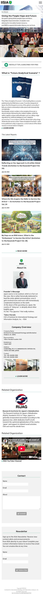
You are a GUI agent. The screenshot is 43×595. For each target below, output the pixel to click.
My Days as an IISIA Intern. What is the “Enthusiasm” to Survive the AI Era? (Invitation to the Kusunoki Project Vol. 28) (21, 238)
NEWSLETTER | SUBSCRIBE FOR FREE (23, 65)
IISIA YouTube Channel (12, 461)
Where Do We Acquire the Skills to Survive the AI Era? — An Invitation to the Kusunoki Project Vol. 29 (21, 201)
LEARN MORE (8, 128)
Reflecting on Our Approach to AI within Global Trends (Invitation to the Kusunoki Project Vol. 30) (21, 165)
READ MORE (22, 251)
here (23, 426)
